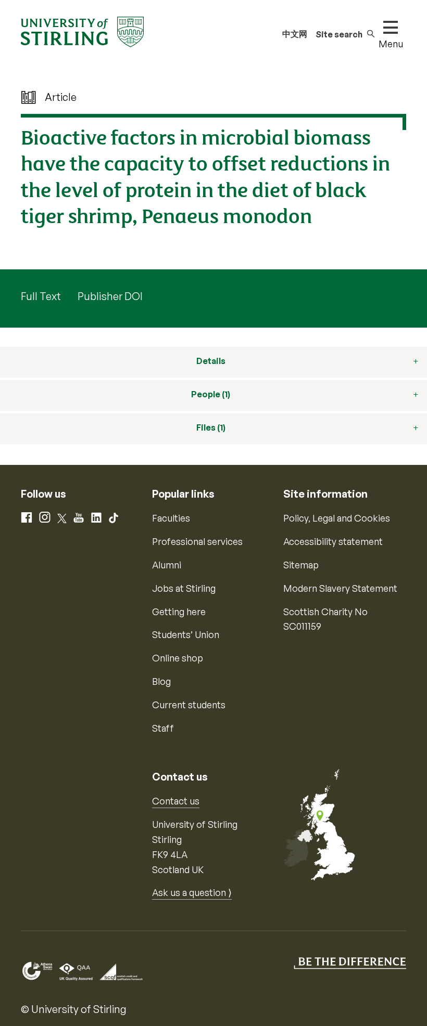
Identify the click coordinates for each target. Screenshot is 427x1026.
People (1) (210, 394)
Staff (163, 728)
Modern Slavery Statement (340, 588)
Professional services (197, 541)
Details (210, 361)
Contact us (175, 801)
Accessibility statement (333, 541)
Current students (188, 704)
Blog (161, 681)
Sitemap (301, 564)
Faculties (171, 518)
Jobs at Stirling (184, 588)
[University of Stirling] (82, 30)
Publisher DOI (110, 296)
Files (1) (210, 427)
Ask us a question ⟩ (192, 892)
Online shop (177, 658)
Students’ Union (185, 634)
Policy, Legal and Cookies (336, 518)
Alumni (166, 564)
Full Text (41, 296)
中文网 (294, 34)
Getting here (179, 611)
